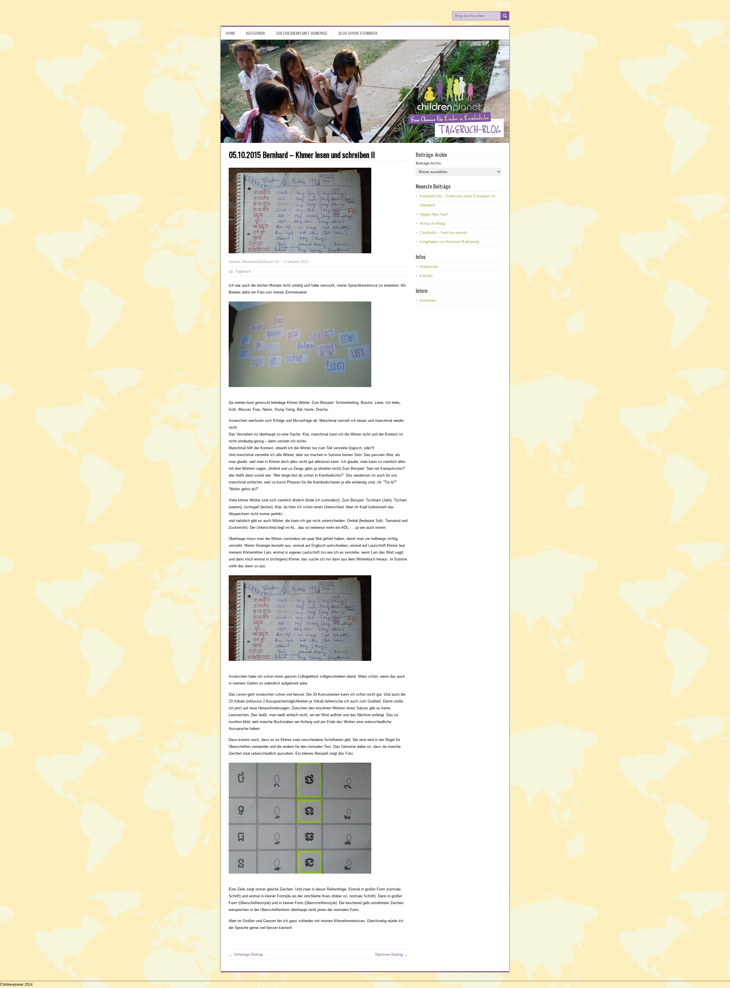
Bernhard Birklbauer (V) (260, 262)
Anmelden (428, 300)
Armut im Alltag (432, 223)
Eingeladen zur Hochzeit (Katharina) (449, 242)
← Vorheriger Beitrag (246, 954)
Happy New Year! (434, 214)
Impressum (429, 266)
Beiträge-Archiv (428, 163)
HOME (230, 33)
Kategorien (255, 33)
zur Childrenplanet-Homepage (301, 33)
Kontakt (426, 276)
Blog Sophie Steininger (357, 33)
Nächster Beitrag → (391, 954)
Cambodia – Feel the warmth (443, 232)
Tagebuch (243, 271)
